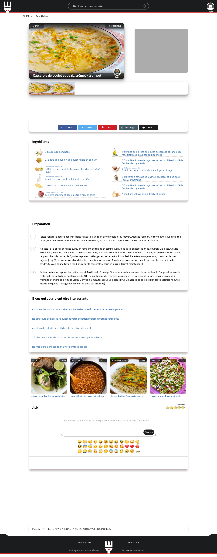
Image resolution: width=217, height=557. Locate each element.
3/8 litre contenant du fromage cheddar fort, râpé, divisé (73, 169)
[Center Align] (145, 4)
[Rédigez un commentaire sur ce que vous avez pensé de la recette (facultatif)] (108, 426)
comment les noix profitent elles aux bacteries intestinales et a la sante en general (77, 309)
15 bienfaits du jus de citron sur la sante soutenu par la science (67, 337)
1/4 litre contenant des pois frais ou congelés (70, 194)
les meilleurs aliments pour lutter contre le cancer (59, 347)
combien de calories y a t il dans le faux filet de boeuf (61, 328)
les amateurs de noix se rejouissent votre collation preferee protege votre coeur (76, 319)
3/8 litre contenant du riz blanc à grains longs (147, 169)
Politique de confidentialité (83, 550)
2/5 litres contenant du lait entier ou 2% (67, 178)
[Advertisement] (108, 111)
